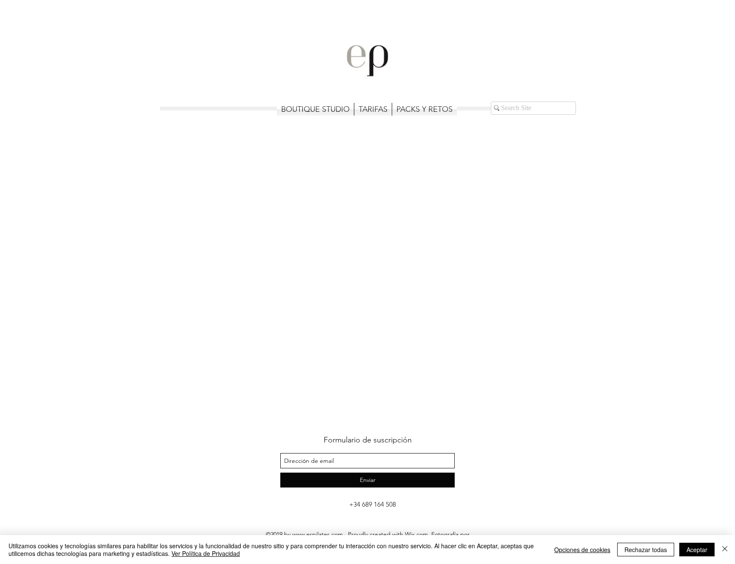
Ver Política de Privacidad (205, 553)
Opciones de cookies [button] (582, 549)
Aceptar (697, 549)
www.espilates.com (317, 534)
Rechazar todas (645, 549)
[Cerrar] (725, 549)
